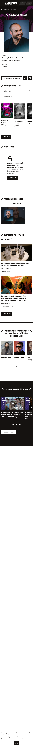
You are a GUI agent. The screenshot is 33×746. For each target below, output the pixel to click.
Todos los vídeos (8, 432)
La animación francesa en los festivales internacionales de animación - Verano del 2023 (13, 298)
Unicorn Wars (4, 122)
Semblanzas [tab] (16, 203)
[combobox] (16, 91)
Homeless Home (18, 123)
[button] (23, 210)
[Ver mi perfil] (29, 3)
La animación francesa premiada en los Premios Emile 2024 (15, 265)
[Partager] (25, 78)
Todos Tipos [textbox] (7, 91)
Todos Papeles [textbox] (7, 96)
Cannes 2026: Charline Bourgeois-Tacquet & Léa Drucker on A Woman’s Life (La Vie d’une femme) (12, 415)
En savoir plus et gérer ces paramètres (13, 739)
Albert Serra (19, 358)
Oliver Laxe (6, 358)
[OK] (16, 743)
